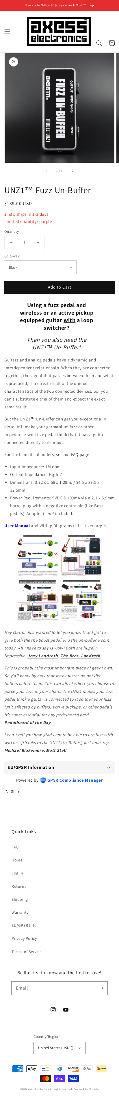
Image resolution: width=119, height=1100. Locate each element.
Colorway (12, 256)
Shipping (20, 899)
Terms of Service (27, 951)
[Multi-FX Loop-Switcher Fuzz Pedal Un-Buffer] (81, 575)
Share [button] (16, 791)
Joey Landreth (42, 655)
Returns (19, 886)
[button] (7, 31)
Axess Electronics (38, 1088)
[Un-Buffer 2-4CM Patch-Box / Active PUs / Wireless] (37, 620)
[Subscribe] (101, 988)
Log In (17, 873)
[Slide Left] (46, 171)
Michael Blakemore (24, 750)
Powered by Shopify (86, 1088)
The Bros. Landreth (80, 655)
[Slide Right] (72, 171)
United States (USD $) (55, 1047)
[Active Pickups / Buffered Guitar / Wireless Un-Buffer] (81, 620)
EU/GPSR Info (24, 925)
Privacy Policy (24, 938)
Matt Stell (56, 750)
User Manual (17, 525)
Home (17, 860)
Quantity (11, 231)
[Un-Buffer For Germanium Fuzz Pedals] (37, 575)
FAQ (75, 454)
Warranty (20, 912)
